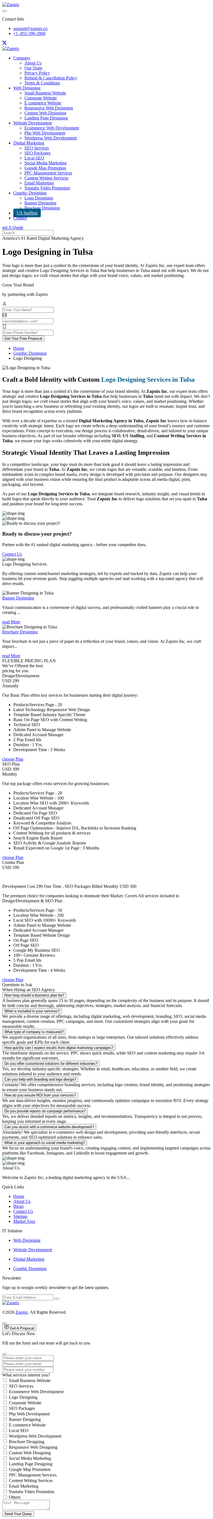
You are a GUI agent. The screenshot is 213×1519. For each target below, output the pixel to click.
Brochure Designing (42, 208)
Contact (20, 218)
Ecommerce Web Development (51, 128)
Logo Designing (38, 198)
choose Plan (12, 759)
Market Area (24, 1221)
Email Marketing (39, 183)
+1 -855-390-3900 (29, 33)
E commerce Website (42, 103)
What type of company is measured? (34, 1032)
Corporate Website (40, 98)
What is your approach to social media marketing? (44, 1143)
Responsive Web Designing (48, 108)
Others (15, 1497)
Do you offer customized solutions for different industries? (50, 1063)
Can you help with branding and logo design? (40, 1079)
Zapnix (22, 1312)
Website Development (32, 123)
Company (22, 58)
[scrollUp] (4, 1323)
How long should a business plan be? (34, 995)
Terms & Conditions (42, 83)
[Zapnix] (10, 4)
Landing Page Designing (46, 118)
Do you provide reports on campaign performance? (44, 1111)
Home (18, 348)
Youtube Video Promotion (47, 188)
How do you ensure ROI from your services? (40, 1095)
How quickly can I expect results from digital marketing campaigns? (58, 1048)
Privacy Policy (37, 73)
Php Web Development (44, 133)
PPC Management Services (48, 173)
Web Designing (26, 88)
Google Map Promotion (45, 168)
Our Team (33, 68)
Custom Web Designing (45, 113)
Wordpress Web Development (50, 138)
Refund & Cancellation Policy (50, 78)
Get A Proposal (21, 1328)
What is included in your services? (32, 1011)
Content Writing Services (46, 178)
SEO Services (36, 148)
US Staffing (27, 213)
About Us (33, 63)
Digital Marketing (28, 143)
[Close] (4, 1354)
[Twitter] (4, 43)
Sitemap (20, 1216)
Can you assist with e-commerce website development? (49, 1127)
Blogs (18, 1206)
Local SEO (34, 158)
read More (11, 621)
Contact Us (12, 554)
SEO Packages (37, 153)
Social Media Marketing (45, 163)
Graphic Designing (30, 193)
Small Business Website (45, 93)
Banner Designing (40, 203)
